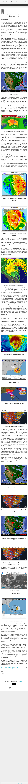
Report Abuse (22, 783)
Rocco (21, 681)
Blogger (18, 783)
